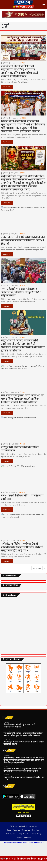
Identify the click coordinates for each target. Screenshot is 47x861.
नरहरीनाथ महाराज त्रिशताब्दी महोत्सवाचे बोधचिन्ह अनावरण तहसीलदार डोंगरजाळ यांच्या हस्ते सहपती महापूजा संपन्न (19, 71)
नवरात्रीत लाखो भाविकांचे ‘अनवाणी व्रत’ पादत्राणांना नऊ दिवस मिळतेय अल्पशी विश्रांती (23, 240)
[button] (43, 13)
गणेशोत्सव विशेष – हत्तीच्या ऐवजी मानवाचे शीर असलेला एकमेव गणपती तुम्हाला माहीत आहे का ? (22, 547)
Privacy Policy (36, 834)
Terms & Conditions (23, 838)
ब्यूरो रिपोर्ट (5, 63)
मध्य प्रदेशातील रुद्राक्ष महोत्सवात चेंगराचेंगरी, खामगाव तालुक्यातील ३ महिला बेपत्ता (21, 292)
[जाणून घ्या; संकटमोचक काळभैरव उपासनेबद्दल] (23, 429)
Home (9, 830)
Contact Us (26, 830)
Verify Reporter (23, 834)
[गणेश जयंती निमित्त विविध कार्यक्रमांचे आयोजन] (23, 477)
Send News (36, 830)
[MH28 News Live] (23, 4)
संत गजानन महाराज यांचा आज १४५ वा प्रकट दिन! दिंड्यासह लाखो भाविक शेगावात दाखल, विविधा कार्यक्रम (22, 399)
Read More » (7, 87)
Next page (37, 568)
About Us (16, 830)
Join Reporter (11, 834)
